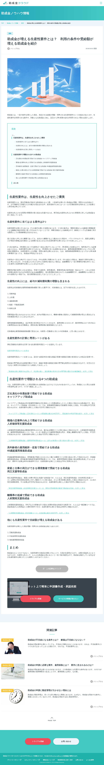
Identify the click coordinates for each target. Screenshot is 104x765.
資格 (10, 33)
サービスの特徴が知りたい (68, 599)
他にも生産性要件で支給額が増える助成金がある (32, 178)
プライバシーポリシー (56, 756)
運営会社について (48, 760)
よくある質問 (90, 760)
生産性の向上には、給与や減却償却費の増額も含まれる (34, 145)
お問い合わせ (66, 741)
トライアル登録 (35, 599)
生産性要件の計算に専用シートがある (28, 149)
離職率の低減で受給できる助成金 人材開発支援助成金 (33, 174)
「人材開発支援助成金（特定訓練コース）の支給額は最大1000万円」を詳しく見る (38, 513)
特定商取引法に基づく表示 (65, 760)
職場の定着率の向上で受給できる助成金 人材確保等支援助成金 (36, 162)
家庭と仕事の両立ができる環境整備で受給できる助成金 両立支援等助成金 (40, 170)
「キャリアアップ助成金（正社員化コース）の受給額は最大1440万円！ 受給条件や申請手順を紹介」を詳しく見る (50, 413)
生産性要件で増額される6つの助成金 (27, 154)
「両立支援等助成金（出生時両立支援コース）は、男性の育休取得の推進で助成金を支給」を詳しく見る (46, 488)
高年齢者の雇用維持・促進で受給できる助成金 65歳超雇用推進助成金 (39, 166)
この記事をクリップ (53, 569)
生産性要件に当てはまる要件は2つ (27, 142)
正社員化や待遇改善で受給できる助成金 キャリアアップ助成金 (36, 158)
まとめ (15, 183)
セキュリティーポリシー (31, 760)
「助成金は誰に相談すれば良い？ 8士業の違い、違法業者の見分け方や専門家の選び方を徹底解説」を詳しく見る (50, 371)
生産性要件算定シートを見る (18, 351)
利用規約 (66, 756)
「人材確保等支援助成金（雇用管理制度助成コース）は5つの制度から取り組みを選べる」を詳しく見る (45, 440)
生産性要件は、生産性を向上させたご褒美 (29, 138)
